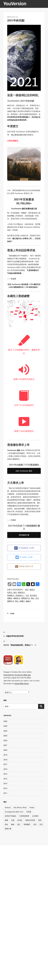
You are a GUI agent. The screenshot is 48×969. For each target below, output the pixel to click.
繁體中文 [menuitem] (8, 692)
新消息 (12, 613)
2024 (5, 731)
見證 (34, 824)
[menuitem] (27, 589)
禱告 (6, 824)
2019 (5, 755)
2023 (5, 735)
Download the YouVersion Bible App (17, 675)
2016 (5, 769)
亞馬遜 (28, 812)
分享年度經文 (12, 140)
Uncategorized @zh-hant (14, 812)
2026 (5, 721)
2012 (5, 788)
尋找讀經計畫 (24, 535)
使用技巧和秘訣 (10, 816)
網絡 (12, 824)
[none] (17, 692)
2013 (5, 783)
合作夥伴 (35, 816)
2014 (5, 778)
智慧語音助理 (30, 820)
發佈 (39, 820)
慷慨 (6, 820)
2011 (5, 793)
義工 (19, 824)
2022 (5, 740)
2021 (5, 745)
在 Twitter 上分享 (26, 557)
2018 (5, 759)
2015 (5, 774)
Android (7, 807)
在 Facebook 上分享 (26, 547)
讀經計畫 (8, 828)
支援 (12, 820)
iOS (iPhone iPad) (20, 807)
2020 (5, 750)
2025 (5, 726)
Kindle (32, 807)
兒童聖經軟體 (24, 816)
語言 (41, 824)
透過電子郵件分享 (26, 566)
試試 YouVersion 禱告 (24, 471)
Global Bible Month (21, 683)
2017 (5, 764)
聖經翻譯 (27, 824)
